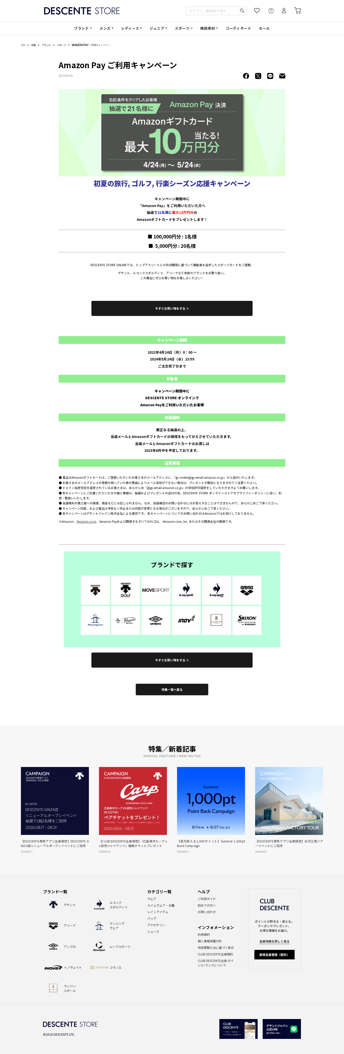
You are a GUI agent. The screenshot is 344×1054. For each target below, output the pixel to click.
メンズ (105, 28)
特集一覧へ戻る (172, 689)
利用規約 (204, 934)
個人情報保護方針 (210, 941)
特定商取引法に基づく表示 (216, 947)
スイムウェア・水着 (161, 905)
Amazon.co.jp (86, 521)
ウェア (151, 899)
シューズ (153, 931)
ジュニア (157, 28)
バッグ (151, 918)
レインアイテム (157, 912)
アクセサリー (156, 925)
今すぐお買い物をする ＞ (172, 308)
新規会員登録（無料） (274, 954)
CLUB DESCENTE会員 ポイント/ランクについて (216, 962)
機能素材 (207, 28)
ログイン (280, 10)
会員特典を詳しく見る (274, 941)
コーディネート (238, 28)
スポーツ (182, 28)
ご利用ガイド (207, 899)
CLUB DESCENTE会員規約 (215, 954)
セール (264, 28)
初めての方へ (207, 905)
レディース (130, 28)
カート (294, 10)
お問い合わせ (207, 912)
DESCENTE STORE (82, 10)
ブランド (81, 28)
